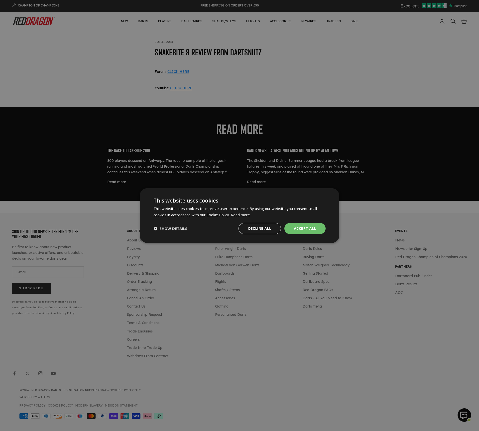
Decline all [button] (259, 228)
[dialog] (239, 215)
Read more (240, 214)
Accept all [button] (305, 228)
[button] (170, 228)
